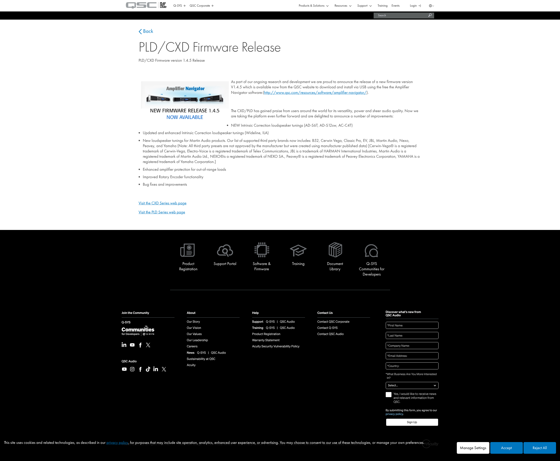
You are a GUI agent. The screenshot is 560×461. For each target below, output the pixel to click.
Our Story (193, 322)
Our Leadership (197, 340)
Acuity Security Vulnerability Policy (276, 346)
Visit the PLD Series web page (162, 212)
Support (362, 6)
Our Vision (194, 328)
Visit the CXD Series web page (163, 203)
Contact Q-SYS (327, 328)
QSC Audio (129, 361)
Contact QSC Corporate (333, 322)
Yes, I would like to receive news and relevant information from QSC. (415, 398)
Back (147, 31)
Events (396, 6)
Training (382, 6)
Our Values (194, 334)
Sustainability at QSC (201, 359)
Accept (506, 447)
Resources (341, 6)
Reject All (540, 447)
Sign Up (412, 422)
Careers (192, 346)
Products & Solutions (312, 6)
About (191, 313)
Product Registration (266, 334)
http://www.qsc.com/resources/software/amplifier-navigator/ (315, 92)
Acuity (191, 365)
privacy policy (394, 414)
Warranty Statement (266, 340)
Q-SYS (126, 322)
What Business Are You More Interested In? (411, 376)
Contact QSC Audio (330, 334)
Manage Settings (473, 447)
